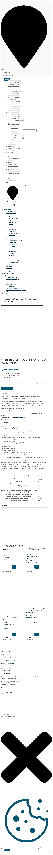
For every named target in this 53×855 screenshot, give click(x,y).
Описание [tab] (5, 422)
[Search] (36, 130)
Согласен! (7, 850)
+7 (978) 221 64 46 (5, 649)
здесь (2, 850)
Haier (6, 419)
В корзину (3, 388)
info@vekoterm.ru (5, 651)
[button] (8, 392)
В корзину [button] (14, 567)
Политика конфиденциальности (9, 688)
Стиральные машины (6, 668)
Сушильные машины (6, 670)
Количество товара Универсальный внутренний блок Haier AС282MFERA (22, 384)
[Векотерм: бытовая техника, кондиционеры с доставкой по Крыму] (5, 3)
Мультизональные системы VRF (17, 417)
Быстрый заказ (10, 388)
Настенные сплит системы (7, 663)
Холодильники (4, 666)
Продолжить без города (8, 719)
